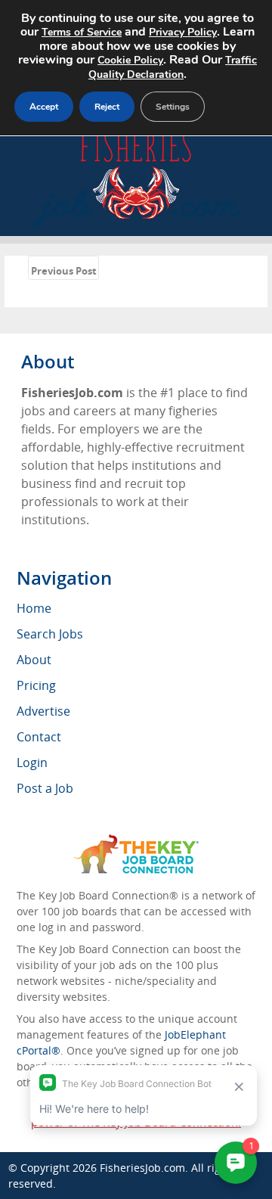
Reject (106, 107)
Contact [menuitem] (39, 736)
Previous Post (64, 271)
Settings (173, 107)
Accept (43, 107)
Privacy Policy (183, 32)
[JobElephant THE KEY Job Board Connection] (136, 841)
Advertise (43, 711)
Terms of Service (82, 32)
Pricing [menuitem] (36, 685)
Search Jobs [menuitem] (50, 634)
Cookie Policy (130, 60)
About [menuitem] (34, 659)
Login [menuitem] (32, 762)
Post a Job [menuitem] (45, 788)
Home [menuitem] (34, 608)
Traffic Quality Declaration (172, 67)
